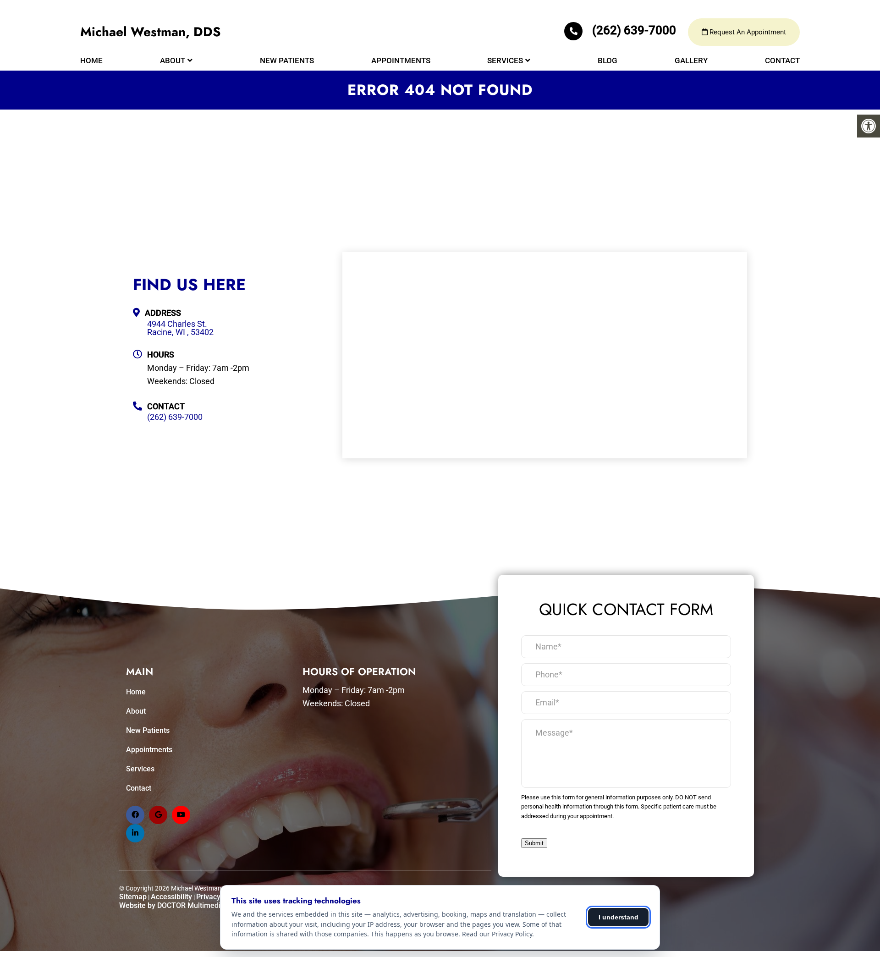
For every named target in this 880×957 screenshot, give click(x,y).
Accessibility (171, 896)
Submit (534, 843)
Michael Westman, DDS (150, 32)
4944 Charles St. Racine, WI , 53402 (180, 328)
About (172, 60)
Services (505, 60)
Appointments (400, 60)
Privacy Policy (219, 896)
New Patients (287, 60)
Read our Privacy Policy (497, 934)
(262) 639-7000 (634, 30)
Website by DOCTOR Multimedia (172, 905)
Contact (782, 60)
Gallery (691, 60)
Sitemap (133, 896)
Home (91, 60)
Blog (607, 60)
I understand (618, 917)
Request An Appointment (747, 32)
